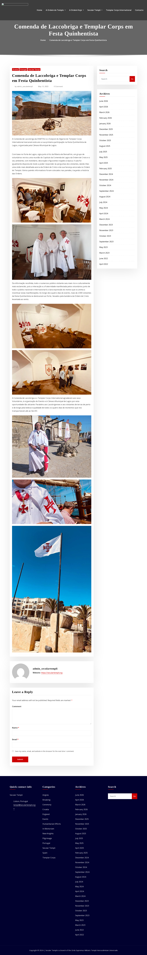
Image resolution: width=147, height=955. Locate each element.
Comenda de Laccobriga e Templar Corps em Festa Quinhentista (78, 40)
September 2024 (106, 191)
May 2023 (103, 247)
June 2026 (103, 101)
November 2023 (106, 230)
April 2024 (103, 213)
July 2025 (103, 151)
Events (15, 69)
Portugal (23, 69)
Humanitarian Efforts (51, 824)
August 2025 (104, 146)
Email (15, 739)
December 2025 (106, 129)
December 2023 (106, 224)
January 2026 (105, 123)
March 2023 (104, 253)
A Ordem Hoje (75, 10)
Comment (16, 706)
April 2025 (103, 163)
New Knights (48, 833)
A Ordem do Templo (55, 10)
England (45, 814)
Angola (45, 795)
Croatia (45, 809)
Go (132, 79)
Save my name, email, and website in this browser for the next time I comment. (44, 751)
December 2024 (106, 174)
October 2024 (105, 185)
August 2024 (104, 196)
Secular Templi (94, 10)
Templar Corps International (118, 10)
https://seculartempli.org (51, 672)
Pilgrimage (47, 838)
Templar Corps (48, 857)
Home (39, 10)
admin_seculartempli (24, 86)
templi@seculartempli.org (24, 805)
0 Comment (58, 86)
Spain (44, 853)
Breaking (46, 800)
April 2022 (103, 264)
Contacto (139, 10)
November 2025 (106, 135)
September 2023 (106, 241)
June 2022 (103, 258)
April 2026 (103, 106)
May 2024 (103, 208)
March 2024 (104, 219)
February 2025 (105, 168)
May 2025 (103, 157)
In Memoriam (48, 828)
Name (15, 727)
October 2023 (105, 236)
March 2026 (104, 112)
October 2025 (105, 140)
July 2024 (103, 202)
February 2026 (105, 118)
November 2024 (106, 179)
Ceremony (46, 804)
